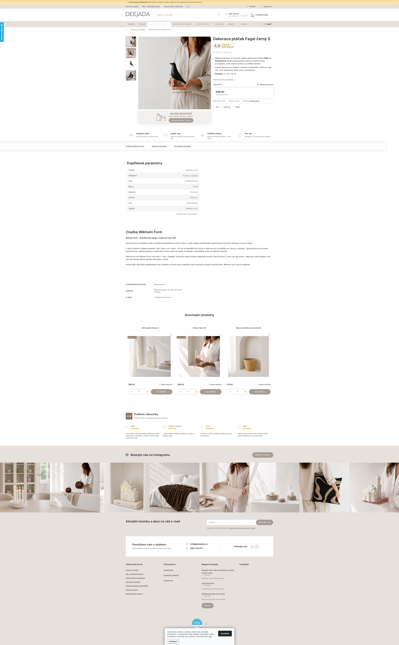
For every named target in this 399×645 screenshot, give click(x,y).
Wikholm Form (254, 101)
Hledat (219, 15)
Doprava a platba (132, 6)
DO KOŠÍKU (161, 392)
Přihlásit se (265, 522)
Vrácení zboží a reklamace (173, 6)
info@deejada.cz (199, 544)
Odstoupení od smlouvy (134, 594)
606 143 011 (233, 14)
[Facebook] (252, 546)
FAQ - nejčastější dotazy (151, 6)
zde (210, 636)
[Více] (267, 24)
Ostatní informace (159, 146)
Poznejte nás (168, 580)
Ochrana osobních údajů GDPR (137, 586)
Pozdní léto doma (208, 583)
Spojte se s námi (132, 590)
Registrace (268, 6)
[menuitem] (131, 24)
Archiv (207, 605)
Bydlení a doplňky (190, 175)
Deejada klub (168, 570)
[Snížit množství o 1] (131, 392)
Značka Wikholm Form (135, 146)
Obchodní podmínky (133, 582)
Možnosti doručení (266, 84)
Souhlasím (225, 633)
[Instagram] (257, 546)
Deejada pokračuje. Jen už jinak (213, 594)
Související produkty (182, 146)
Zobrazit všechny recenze (157, 418)
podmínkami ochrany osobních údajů (242, 528)
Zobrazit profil (263, 455)
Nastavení (173, 641)
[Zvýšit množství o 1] (147, 392)
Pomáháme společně (171, 575)
